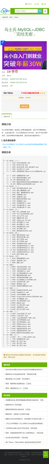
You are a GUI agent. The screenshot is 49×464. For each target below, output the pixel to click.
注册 (37, 4)
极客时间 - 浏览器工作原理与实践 (17, 414)
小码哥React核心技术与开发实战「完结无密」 (22, 428)
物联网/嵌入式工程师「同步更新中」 (19, 379)
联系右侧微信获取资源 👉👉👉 (34, 93)
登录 (44, 4)
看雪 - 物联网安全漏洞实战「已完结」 (19, 383)
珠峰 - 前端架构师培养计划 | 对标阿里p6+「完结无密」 (25, 433)
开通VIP (29, 4)
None (16, 17)
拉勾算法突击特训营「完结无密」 (18, 437)
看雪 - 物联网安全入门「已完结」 (17, 388)
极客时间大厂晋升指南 (14, 404)
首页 (10, 17)
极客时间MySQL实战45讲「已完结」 (19, 409)
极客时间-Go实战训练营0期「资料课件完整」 (22, 374)
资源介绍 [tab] (7, 116)
